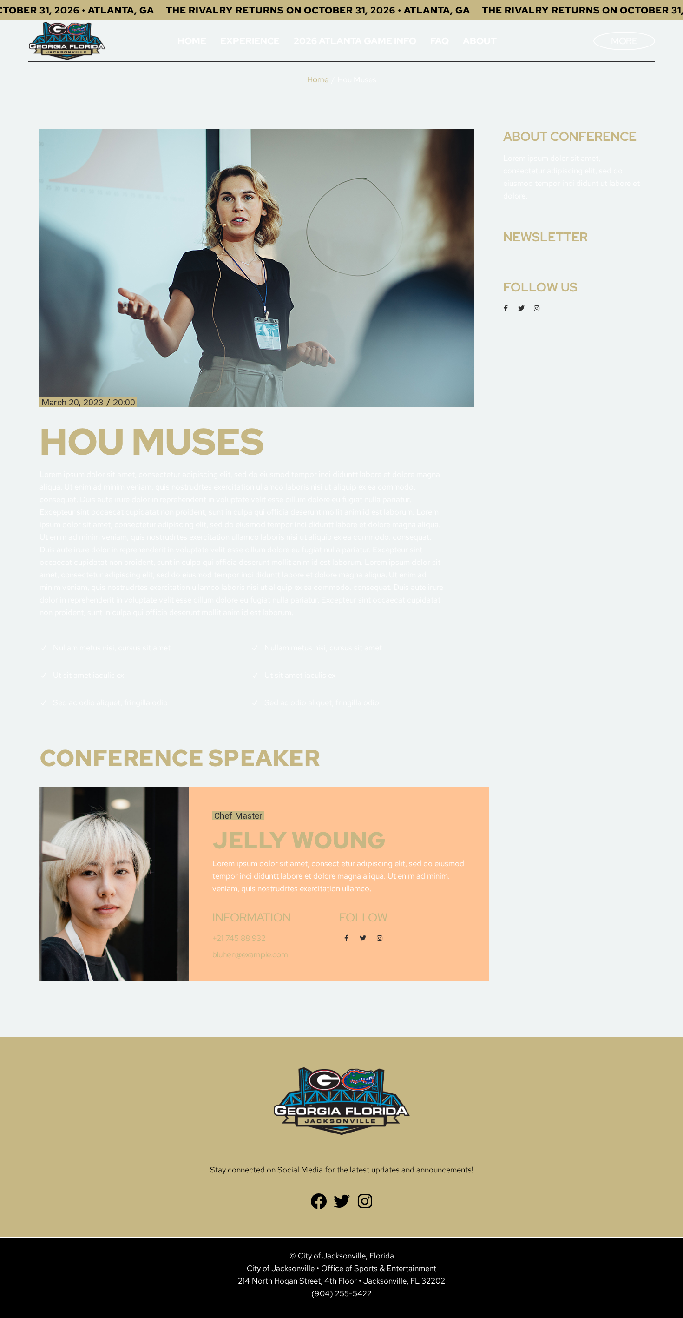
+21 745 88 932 (239, 938)
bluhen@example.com (250, 954)
